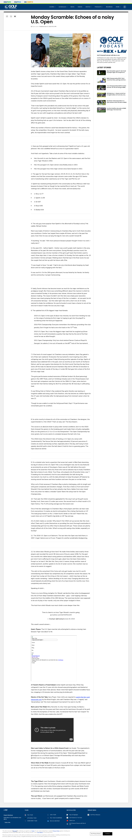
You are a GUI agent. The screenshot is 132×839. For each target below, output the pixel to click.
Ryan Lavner (35, 26)
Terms (32, 831)
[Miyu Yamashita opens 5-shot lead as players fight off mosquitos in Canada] (101, 72)
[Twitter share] (11, 16)
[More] (124, 6)
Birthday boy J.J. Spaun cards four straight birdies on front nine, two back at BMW (116, 94)
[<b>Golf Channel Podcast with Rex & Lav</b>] (112, 45)
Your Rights (40, 832)
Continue (107, 833)
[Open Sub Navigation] (55, 6)
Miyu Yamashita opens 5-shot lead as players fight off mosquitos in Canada (116, 71)
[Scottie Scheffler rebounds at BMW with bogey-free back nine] (101, 110)
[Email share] (14, 16)
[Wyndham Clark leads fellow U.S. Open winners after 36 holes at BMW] (101, 102)
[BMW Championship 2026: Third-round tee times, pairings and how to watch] (101, 80)
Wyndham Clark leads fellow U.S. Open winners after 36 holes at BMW (117, 101)
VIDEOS (80, 7)
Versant (15, 831)
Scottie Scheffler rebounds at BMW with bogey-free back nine (116, 109)
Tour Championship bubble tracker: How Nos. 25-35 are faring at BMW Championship (116, 86)
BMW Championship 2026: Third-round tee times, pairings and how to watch (116, 79)
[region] (66, 834)
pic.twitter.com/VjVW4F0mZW (61, 615)
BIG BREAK (109, 7)
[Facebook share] (7, 16)
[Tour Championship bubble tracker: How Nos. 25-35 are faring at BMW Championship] (101, 87)
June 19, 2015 (70, 619)
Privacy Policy (56, 831)
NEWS (72, 7)
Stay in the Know (8, 815)
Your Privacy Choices (96, 833)
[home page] (11, 7)
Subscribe (7, 822)
